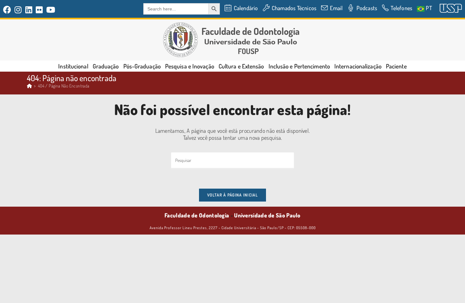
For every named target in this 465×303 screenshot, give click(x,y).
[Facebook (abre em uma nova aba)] (8, 10)
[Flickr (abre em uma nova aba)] (39, 10)
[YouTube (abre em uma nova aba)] (51, 10)
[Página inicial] (29, 85)
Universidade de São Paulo (267, 215)
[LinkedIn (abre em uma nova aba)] (29, 10)
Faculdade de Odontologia (196, 215)
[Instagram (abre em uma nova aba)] (18, 10)
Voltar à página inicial (232, 194)
